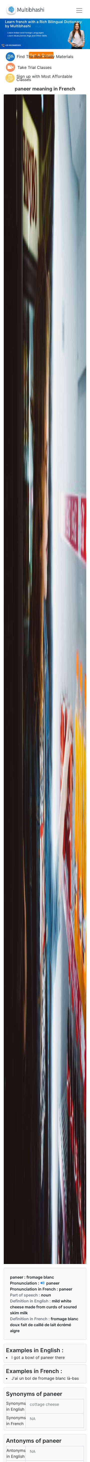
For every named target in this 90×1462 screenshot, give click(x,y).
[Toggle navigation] (79, 10)
